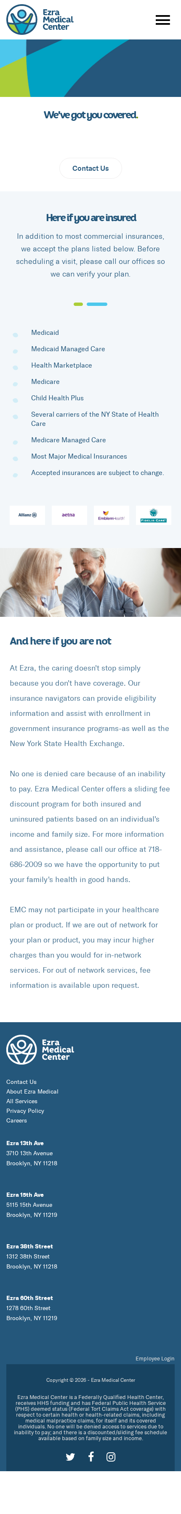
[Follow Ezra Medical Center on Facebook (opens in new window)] (91, 1457)
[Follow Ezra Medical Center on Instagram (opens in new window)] (111, 1457)
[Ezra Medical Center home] (40, 1048)
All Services (21, 1101)
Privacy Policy (25, 1111)
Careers (16, 1120)
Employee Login (155, 1358)
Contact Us (90, 168)
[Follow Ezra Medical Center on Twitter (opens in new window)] (70, 1457)
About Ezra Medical (32, 1091)
